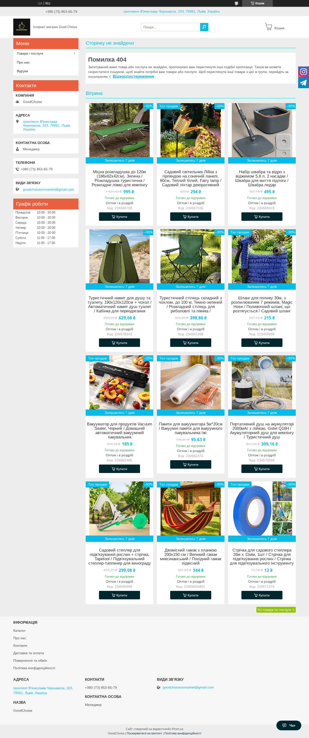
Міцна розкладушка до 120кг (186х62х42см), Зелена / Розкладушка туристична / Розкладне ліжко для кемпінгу (119, 178)
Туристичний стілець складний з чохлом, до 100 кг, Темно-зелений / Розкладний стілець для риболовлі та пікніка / (190, 304)
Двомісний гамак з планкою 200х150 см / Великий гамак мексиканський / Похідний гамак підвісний (190, 557)
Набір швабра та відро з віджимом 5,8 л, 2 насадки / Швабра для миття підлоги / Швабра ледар (261, 178)
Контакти (20, 645)
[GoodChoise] (21, 27)
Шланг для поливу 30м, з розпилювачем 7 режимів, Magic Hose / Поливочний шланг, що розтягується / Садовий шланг (262, 304)
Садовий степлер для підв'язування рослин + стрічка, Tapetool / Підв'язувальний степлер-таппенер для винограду (119, 557)
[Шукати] (204, 27)
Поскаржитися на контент (144, 733)
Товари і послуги (30, 53)
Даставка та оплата (28, 653)
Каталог (19, 630)
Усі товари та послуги (274, 610)
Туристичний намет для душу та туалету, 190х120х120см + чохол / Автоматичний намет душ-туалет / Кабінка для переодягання (120, 304)
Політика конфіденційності (34, 668)
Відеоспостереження (133, 76)
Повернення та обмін (30, 660)
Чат (292, 725)
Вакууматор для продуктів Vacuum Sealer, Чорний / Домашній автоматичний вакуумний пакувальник (119, 430)
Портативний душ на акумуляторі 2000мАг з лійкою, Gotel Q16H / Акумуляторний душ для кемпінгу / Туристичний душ (262, 430)
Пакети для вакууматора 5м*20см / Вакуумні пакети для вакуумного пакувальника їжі (191, 428)
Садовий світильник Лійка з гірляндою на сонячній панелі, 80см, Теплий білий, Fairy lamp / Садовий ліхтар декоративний (190, 178)
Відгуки (22, 71)
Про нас (23, 62)
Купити (121, 217)
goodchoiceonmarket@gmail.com (48, 189)
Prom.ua (177, 729)
